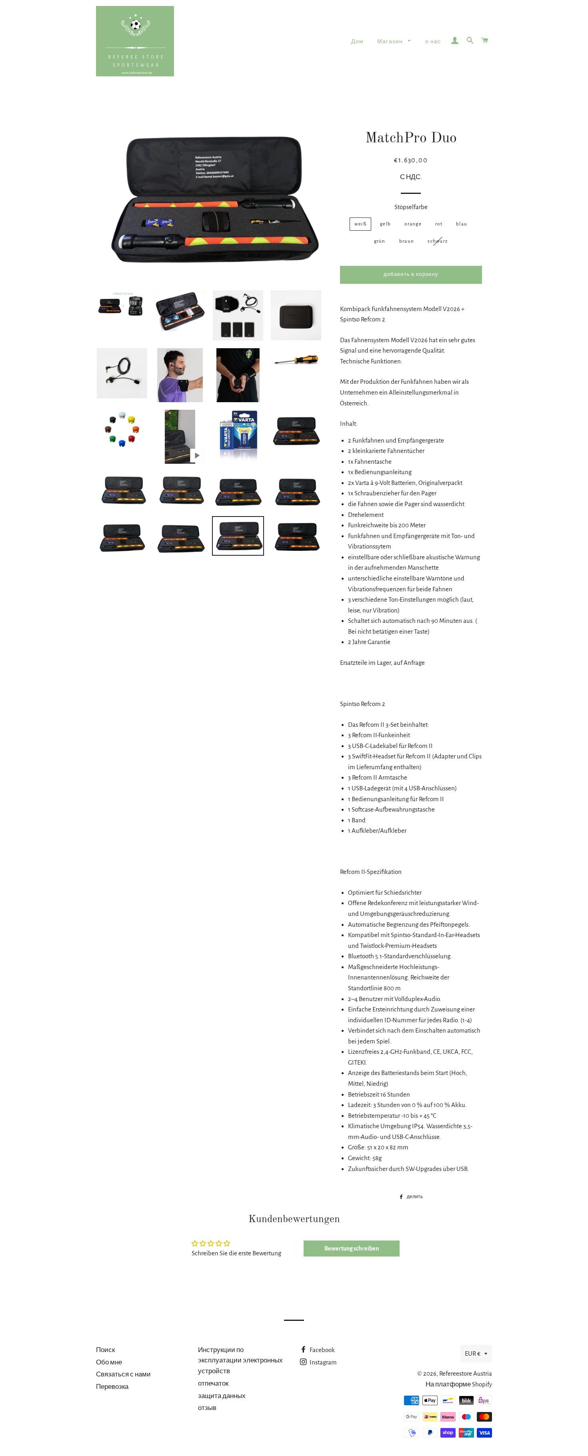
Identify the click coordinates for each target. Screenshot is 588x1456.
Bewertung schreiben (351, 1248)
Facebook (321, 1349)
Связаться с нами (123, 1374)
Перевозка (112, 1386)
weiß (360, 224)
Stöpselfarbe (411, 206)
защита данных (222, 1395)
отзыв (207, 1407)
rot (438, 224)
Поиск (105, 1349)
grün (380, 241)
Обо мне (109, 1362)
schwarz (438, 241)
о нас (433, 41)
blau (461, 224)
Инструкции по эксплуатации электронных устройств (240, 1360)
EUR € (472, 1353)
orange (413, 224)
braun (406, 241)
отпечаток (213, 1383)
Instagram (322, 1362)
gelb (385, 224)
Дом (357, 41)
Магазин (390, 41)
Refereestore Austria (465, 1373)
